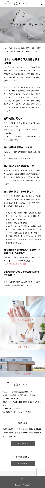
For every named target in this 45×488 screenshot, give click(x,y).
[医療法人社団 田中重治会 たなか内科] (21, 3)
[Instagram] (22, 479)
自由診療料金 (22, 464)
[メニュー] (41, 3)
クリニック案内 (23, 443)
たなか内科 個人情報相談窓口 (15, 264)
